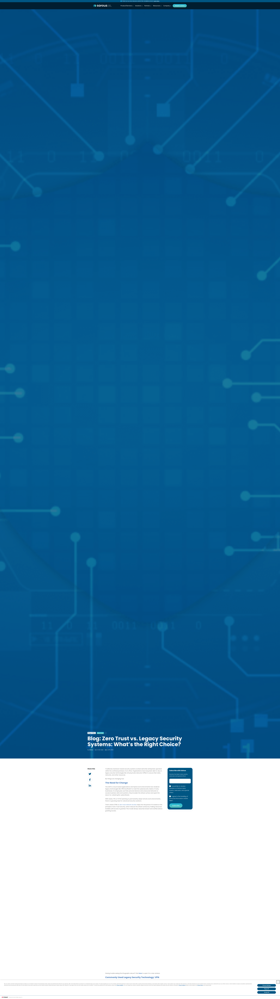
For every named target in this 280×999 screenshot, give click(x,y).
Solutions (138, 6)
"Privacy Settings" (120, 985)
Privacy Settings (267, 985)
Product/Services (126, 6)
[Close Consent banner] (278, 982)
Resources (156, 6)
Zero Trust (100, 733)
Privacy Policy (200, 985)
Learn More (156, 1)
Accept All (266, 992)
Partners (147, 6)
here (170, 800)
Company (166, 6)
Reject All (266, 988)
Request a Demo (179, 5)
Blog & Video (91, 733)
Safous (91, 750)
